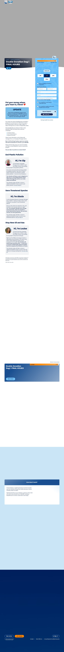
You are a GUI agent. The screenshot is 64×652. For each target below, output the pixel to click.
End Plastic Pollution (14, 154)
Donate (7, 59)
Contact (32, 639)
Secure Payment (47, 111)
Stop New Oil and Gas (15, 222)
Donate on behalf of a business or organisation (45, 84)
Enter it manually (47, 99)
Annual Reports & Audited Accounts (51, 639)
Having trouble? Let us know (47, 120)
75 (47, 75)
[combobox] (47, 98)
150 (53, 75)
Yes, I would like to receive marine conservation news (45, 103)
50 (40, 75)
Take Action (11, 379)
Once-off (47, 70)
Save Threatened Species (17, 190)
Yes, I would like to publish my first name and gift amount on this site (46, 107)
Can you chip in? (17, 185)
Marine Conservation (15, 59)
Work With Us (39, 639)
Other (47, 79)
